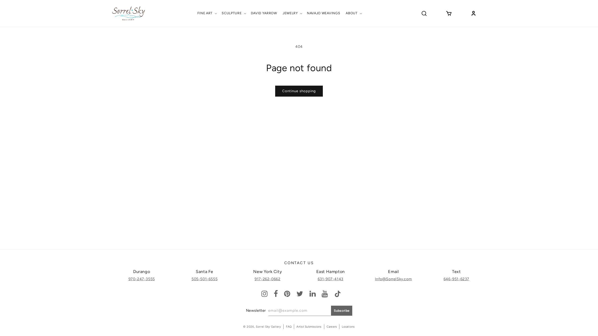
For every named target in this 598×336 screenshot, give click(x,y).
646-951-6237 (456, 279)
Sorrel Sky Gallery (268, 326)
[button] (207, 13)
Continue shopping (299, 91)
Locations (348, 326)
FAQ (289, 326)
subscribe (342, 311)
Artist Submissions (308, 326)
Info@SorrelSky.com (393, 279)
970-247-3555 (141, 279)
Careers (332, 326)
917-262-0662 (267, 279)
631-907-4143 (330, 279)
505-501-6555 (204, 279)
